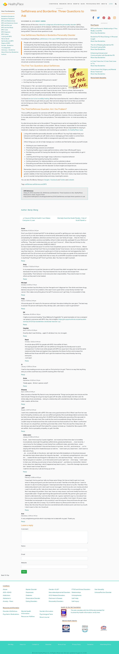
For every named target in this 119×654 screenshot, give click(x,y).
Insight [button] (75, 4)
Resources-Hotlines (28, 616)
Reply (23, 261)
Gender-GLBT (54, 589)
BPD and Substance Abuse (9, 23)
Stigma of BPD (5, 43)
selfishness (29, 184)
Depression (30, 592)
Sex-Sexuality (99, 589)
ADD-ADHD (7, 592)
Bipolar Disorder (31, 589)
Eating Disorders (31, 601)
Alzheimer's (7, 598)
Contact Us (35, 644)
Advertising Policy (105, 644)
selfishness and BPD (40, 184)
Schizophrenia (76, 595)
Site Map (10, 644)
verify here (96, 612)
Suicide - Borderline (7, 45)
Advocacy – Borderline (8, 50)
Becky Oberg (41, 21)
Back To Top (5, 575)
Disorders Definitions (10, 611)
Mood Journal (44, 617)
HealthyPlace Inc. (44, 653)
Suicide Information (46, 611)
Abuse (5, 589)
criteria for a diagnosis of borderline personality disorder (57, 25)
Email (23, 554)
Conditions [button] (53, 4)
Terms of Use (62, 644)
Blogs (83, 4)
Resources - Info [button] (65, 4)
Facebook (53, 180)
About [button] (103, 4)
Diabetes (29, 595)
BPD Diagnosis (5, 32)
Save (24, 572)
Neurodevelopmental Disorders (59, 592)
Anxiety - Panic (8, 601)
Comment (24, 529)
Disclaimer (90, 644)
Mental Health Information (26, 612)
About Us (22, 644)
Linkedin (71, 180)
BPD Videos (5, 34)
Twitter (62, 180)
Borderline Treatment (7, 18)
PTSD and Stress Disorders (81, 589)
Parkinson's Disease (55, 598)
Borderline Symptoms (7, 16)
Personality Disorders (56, 601)
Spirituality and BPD (7, 41)
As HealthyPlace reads (75, 130)
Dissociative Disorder (33, 598)
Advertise (48, 644)
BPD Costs (4, 30)
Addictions (6, 595)
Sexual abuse (5, 39)
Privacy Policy (76, 644)
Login (110, 3)
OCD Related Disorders (57, 595)
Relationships (76, 592)
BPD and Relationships (8, 21)
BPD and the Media (7, 27)
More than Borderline (98, 33)
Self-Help (75, 598)
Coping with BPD (6, 36)
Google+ (47, 180)
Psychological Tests (93, 4)
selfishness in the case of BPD (50, 39)
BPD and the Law (6, 25)
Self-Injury (75, 601)
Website (24, 563)
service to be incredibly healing (38, 99)
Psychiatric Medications (11, 614)
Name (23, 546)
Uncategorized (5, 47)
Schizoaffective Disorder (103, 592)
